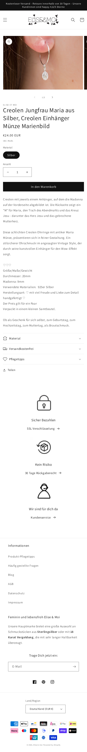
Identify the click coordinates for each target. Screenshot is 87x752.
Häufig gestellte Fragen (23, 565)
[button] (5, 19)
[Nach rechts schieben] (52, 97)
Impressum (15, 602)
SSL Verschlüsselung (41, 428)
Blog (11, 575)
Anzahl (7, 164)
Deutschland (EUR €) (41, 709)
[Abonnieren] (74, 666)
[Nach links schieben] (34, 97)
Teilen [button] (12, 370)
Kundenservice (41, 517)
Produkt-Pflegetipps (21, 556)
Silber (11, 155)
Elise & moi (38, 745)
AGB (11, 584)
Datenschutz (16, 593)
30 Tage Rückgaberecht (41, 473)
